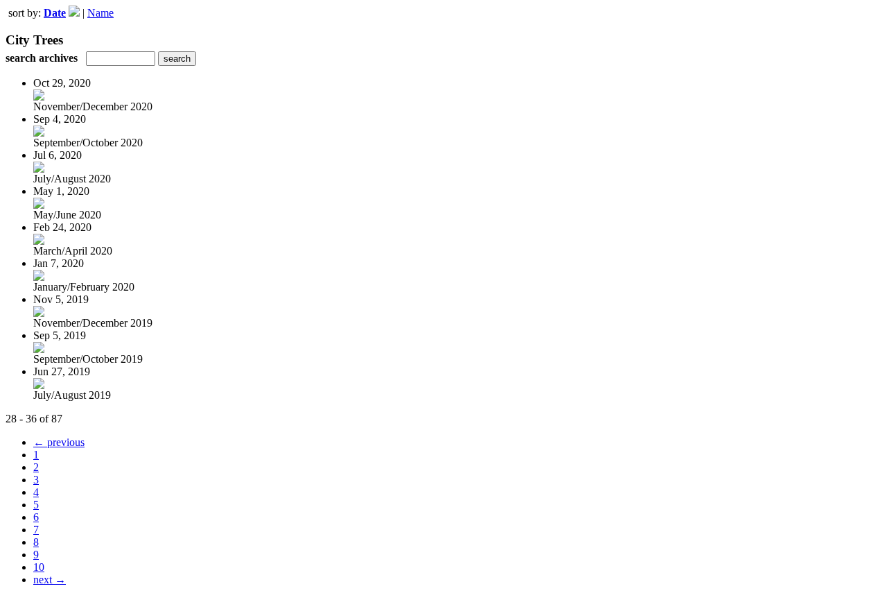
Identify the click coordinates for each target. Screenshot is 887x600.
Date (55, 13)
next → (49, 579)
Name (100, 13)
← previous (59, 442)
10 (38, 567)
